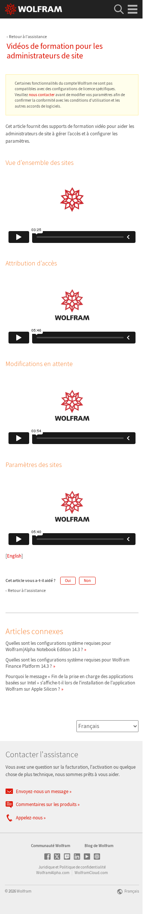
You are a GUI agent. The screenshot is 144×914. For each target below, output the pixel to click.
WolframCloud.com (91, 872)
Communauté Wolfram (50, 845)
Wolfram (24, 891)
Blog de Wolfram (99, 845)
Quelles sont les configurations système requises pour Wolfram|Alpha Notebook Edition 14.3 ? (58, 646)
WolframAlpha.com (52, 872)
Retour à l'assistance (28, 36)
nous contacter (42, 94)
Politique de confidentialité (82, 867)
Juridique (46, 867)
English (14, 556)
